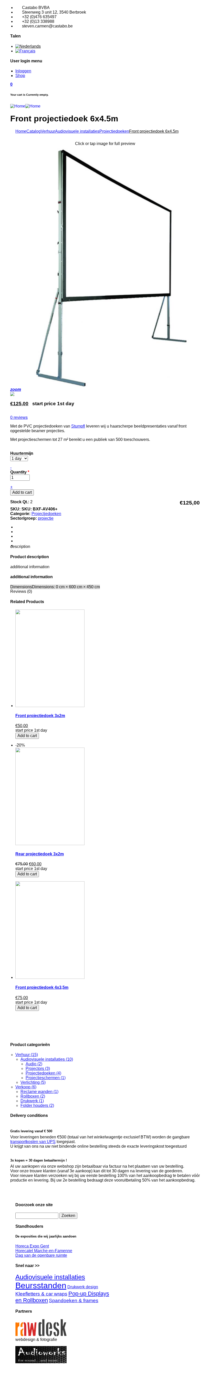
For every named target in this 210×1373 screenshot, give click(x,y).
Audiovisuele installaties (77, 131)
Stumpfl (78, 426)
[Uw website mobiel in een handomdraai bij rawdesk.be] (41, 1335)
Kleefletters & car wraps (41, 1294)
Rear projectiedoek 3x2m (39, 854)
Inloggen (23, 71)
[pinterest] (18, 541)
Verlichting (33, 1082)
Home (20, 131)
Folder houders (37, 1105)
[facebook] (18, 527)
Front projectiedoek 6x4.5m (153, 131)
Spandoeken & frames (73, 1300)
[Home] (25, 106)
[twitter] (18, 531)
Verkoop (25, 1087)
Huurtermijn (21, 453)
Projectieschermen (46, 1078)
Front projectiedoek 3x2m (40, 715)
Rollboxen (32, 1096)
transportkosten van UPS (33, 1141)
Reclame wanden (39, 1091)
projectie (46, 518)
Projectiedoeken (114, 131)
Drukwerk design (82, 1287)
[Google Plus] (18, 536)
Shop (20, 75)
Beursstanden (40, 1285)
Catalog (33, 131)
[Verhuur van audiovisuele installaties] (41, 1362)
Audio (34, 1064)
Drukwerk (32, 1101)
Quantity (19, 472)
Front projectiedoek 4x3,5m (41, 987)
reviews (19, 417)
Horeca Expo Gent (32, 1246)
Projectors (38, 1068)
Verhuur (48, 131)
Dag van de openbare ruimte (41, 1255)
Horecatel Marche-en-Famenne (43, 1251)
